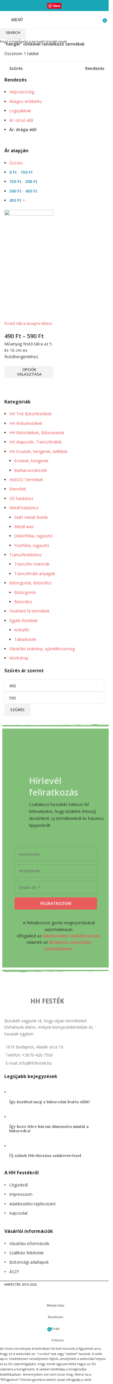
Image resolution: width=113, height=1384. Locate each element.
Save (56, 5)
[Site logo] (54, 19)
